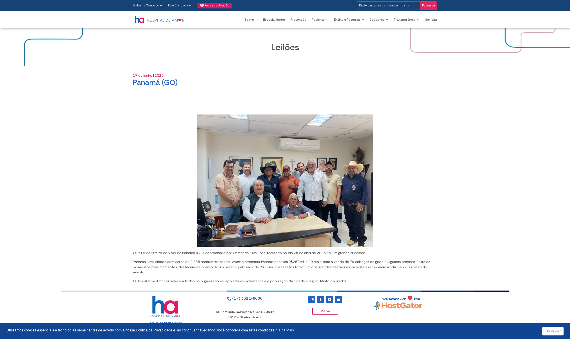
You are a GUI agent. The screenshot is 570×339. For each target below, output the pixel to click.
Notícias (431, 20)
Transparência (404, 20)
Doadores (376, 20)
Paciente (318, 20)
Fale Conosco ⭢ (179, 5)
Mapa (325, 311)
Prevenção (298, 20)
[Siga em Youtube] (329, 299)
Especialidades (274, 20)
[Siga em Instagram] (311, 299)
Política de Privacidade (164, 323)
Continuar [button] (553, 331)
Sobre (249, 20)
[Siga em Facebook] (320, 299)
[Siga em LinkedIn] (338, 299)
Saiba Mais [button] (285, 330)
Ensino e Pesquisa (347, 20)
